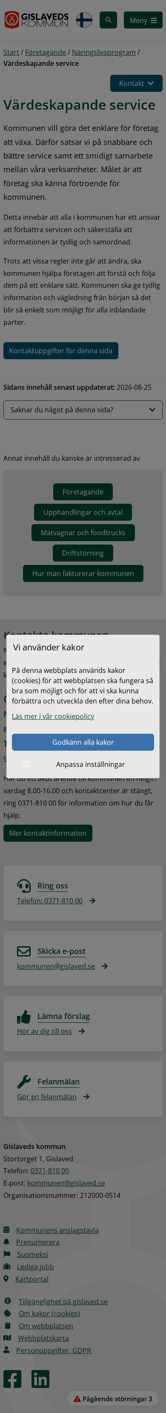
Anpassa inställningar (90, 764)
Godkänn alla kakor (83, 742)
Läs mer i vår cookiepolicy (53, 716)
